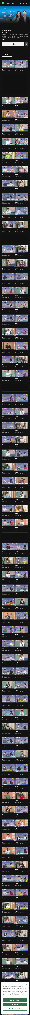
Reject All (15, 1004)
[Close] (26, 984)
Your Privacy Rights (14, 1008)
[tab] (7, 54)
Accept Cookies (14, 1000)
